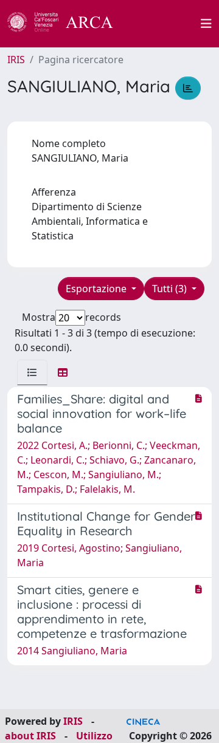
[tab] (32, 372)
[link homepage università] (163, 23)
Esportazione (97, 288)
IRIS (16, 59)
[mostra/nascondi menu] (206, 24)
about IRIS (30, 735)
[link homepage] (67, 23)
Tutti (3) (170, 288)
